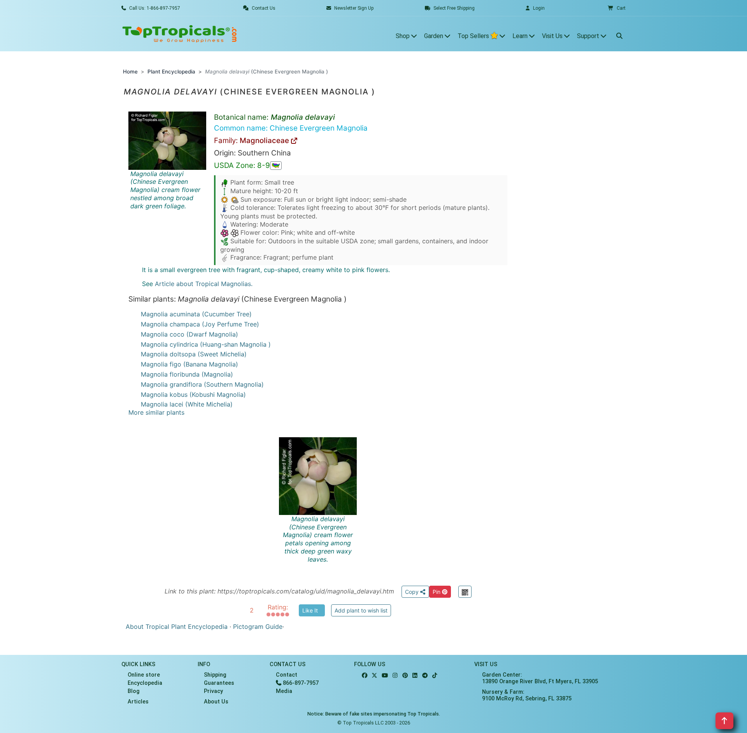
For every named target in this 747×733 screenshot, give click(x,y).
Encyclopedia (145, 683)
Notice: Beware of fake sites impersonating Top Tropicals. (373, 714)
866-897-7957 (300, 683)
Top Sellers (474, 36)
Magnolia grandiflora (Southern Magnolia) (202, 384)
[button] (617, 8)
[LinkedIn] (414, 675)
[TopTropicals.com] (179, 34)
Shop (403, 36)
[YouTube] (385, 675)
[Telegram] (425, 675)
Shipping (215, 675)
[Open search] (619, 34)
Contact (286, 675)
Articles (138, 701)
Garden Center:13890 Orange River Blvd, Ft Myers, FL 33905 (540, 678)
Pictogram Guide (257, 626)
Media (284, 691)
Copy (412, 591)
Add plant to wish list (361, 610)
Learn (520, 36)
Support (589, 36)
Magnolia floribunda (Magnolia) (187, 374)
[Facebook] (364, 675)
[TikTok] (434, 675)
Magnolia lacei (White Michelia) (187, 404)
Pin (437, 591)
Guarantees (219, 683)
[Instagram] (395, 675)
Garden (434, 36)
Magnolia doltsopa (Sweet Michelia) (194, 354)
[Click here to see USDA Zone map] (276, 165)
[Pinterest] (405, 675)
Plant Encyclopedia (171, 71)
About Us (216, 701)
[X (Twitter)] (374, 675)
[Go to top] (724, 720)
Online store (144, 675)
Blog (134, 691)
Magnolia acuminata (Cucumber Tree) (196, 314)
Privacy (213, 691)
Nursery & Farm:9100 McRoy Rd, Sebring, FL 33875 (527, 695)
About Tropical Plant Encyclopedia (177, 626)
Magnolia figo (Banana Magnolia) (189, 364)
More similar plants (156, 412)
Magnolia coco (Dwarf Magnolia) (189, 334)
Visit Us (553, 36)
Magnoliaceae (265, 140)
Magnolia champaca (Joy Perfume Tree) (200, 324)
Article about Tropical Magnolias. (204, 284)
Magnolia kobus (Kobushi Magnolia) (193, 394)
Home (130, 71)
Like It (310, 610)
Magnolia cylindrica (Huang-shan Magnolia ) (206, 344)
